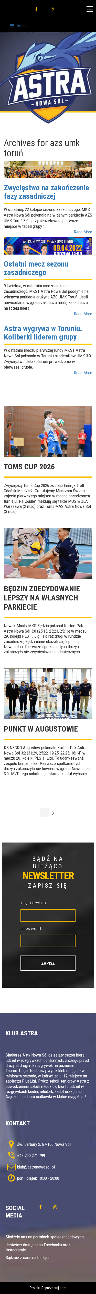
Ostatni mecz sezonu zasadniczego (36, 268)
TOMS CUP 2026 (29, 466)
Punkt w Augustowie (41, 728)
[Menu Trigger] (89, 9)
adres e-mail (30, 928)
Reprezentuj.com (53, 1288)
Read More (83, 231)
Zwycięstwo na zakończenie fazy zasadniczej (46, 191)
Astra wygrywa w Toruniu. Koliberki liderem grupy (43, 332)
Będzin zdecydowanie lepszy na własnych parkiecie (42, 597)
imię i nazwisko (33, 902)
